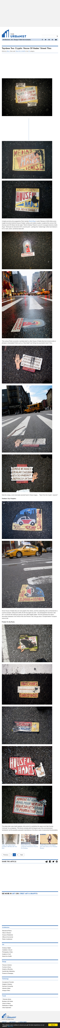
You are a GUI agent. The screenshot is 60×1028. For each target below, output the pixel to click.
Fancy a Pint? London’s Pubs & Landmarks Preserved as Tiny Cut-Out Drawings (29, 846)
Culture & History (6, 1003)
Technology (5, 978)
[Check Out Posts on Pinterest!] (49, 40)
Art (12, 39)
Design (16, 39)
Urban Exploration (6, 1007)
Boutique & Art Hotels (7, 1001)
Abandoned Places (7, 930)
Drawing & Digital (6, 948)
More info (10, 1026)
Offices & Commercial (7, 937)
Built (21, 39)
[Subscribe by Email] (56, 40)
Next (21, 855)
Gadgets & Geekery (7, 984)
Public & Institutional (7, 939)
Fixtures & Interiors (7, 965)
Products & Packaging (7, 973)
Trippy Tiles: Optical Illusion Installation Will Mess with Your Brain (9, 846)
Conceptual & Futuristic (8, 982)
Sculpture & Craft (6, 954)
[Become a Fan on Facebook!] (42, 40)
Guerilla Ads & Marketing (8, 971)
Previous (5, 855)
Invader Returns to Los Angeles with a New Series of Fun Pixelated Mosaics (48, 846)
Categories (22, 1022)
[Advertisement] (30, 13)
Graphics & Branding (7, 969)
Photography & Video (7, 952)
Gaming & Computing (7, 986)
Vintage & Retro (6, 990)
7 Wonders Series (6, 999)
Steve (8, 51)
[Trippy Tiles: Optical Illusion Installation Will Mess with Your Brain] (10, 839)
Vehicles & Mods (6, 988)
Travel (4, 996)
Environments (27, 39)
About (4, 1022)
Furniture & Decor (6, 967)
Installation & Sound (7, 950)
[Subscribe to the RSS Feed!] (52, 40)
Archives (12, 1022)
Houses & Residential (7, 935)
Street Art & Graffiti (20, 51)
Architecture (6, 39)
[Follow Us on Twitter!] (45, 40)
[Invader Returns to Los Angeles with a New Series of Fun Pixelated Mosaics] (49, 839)
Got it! (53, 1025)
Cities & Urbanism (6, 933)
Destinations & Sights (7, 1005)
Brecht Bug (32, 221)
